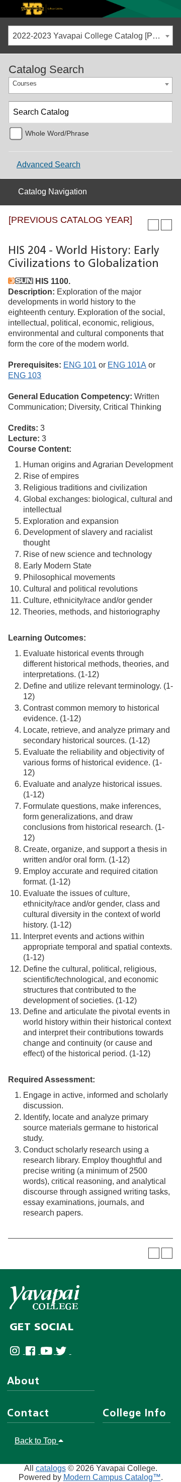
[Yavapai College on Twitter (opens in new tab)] (63, 1351)
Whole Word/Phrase (57, 133)
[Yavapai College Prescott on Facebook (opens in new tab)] (33, 1351)
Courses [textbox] (25, 83)
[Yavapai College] (44, 1297)
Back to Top (36, 1440)
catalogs (51, 1468)
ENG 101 (80, 365)
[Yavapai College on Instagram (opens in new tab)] (17, 1351)
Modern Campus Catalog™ (112, 1477)
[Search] (161, 112)
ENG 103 (24, 375)
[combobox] (90, 36)
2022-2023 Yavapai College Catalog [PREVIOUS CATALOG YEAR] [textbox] (92, 36)
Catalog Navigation (52, 191)
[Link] (90, 8)
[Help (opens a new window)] (166, 224)
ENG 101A (127, 365)
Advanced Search (48, 164)
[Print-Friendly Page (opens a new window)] (153, 224)
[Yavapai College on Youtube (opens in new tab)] (48, 1351)
